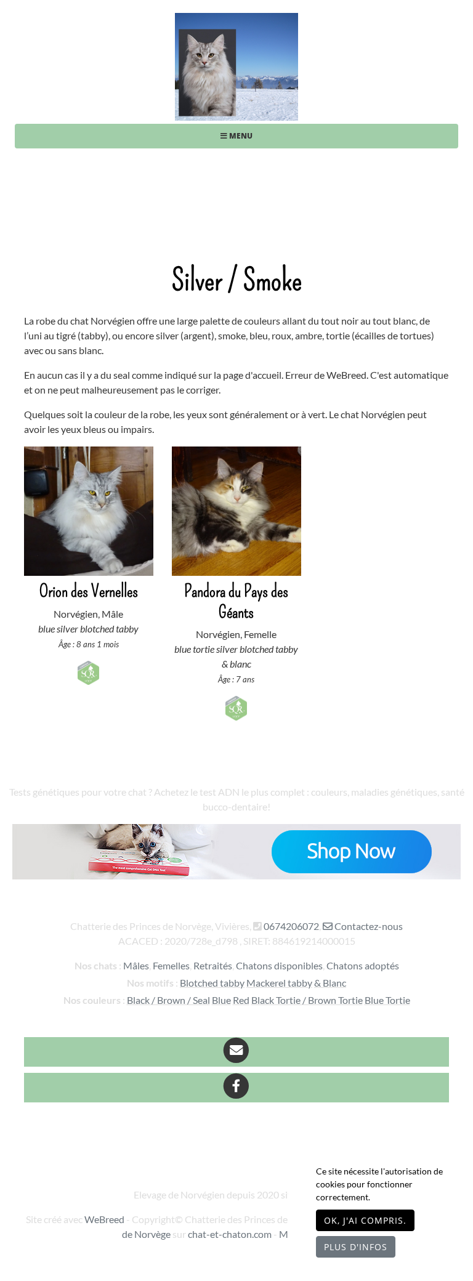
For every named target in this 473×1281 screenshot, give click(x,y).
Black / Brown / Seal (168, 1000)
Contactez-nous (368, 926)
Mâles (136, 965)
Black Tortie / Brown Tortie (307, 1000)
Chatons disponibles (279, 965)
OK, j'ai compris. (365, 1220)
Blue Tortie (387, 1000)
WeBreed (104, 1219)
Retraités (212, 965)
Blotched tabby (212, 982)
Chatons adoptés (362, 965)
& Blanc (330, 982)
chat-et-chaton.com (230, 1234)
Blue (221, 1000)
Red (241, 1000)
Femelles (171, 965)
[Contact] (236, 1052)
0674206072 (291, 926)
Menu (240, 136)
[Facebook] (236, 1087)
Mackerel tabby (279, 982)
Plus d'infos (355, 1247)
